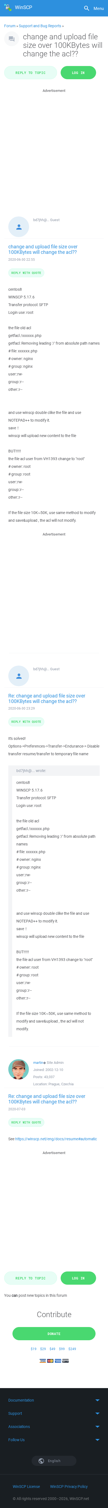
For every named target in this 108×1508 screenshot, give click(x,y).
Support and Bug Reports (40, 25)
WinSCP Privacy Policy (69, 1486)
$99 (62, 1349)
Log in (78, 72)
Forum (10, 25)
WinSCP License (26, 1486)
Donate (54, 1333)
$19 (34, 1349)
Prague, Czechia (61, 1084)
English (54, 1460)
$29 (43, 1349)
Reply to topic (31, 72)
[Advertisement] (54, 147)
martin (38, 1062)
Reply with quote (26, 273)
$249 (72, 1349)
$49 (52, 1349)
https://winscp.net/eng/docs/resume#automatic (56, 1138)
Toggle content (54, 1400)
